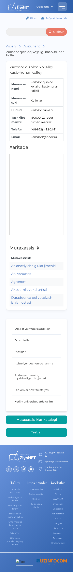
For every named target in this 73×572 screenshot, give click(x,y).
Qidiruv (58, 32)
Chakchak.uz (57, 543)
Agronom (19, 282)
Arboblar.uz (58, 513)
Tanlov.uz (58, 538)
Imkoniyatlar (36, 489)
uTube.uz (57, 504)
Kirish (33, 18)
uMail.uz (58, 489)
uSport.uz (58, 508)
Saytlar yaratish (36, 494)
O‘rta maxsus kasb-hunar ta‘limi (15, 525)
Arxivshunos (21, 274)
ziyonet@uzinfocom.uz (56, 461)
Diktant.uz (58, 528)
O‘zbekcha (42, 6)
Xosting (36, 499)
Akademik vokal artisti (29, 290)
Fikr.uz (58, 494)
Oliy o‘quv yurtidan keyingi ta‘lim (15, 541)
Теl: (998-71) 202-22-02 (55, 454)
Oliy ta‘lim (15, 533)
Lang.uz (58, 523)
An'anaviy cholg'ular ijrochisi (33, 266)
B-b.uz (58, 518)
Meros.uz (57, 533)
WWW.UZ (58, 499)
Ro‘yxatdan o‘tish (56, 18)
